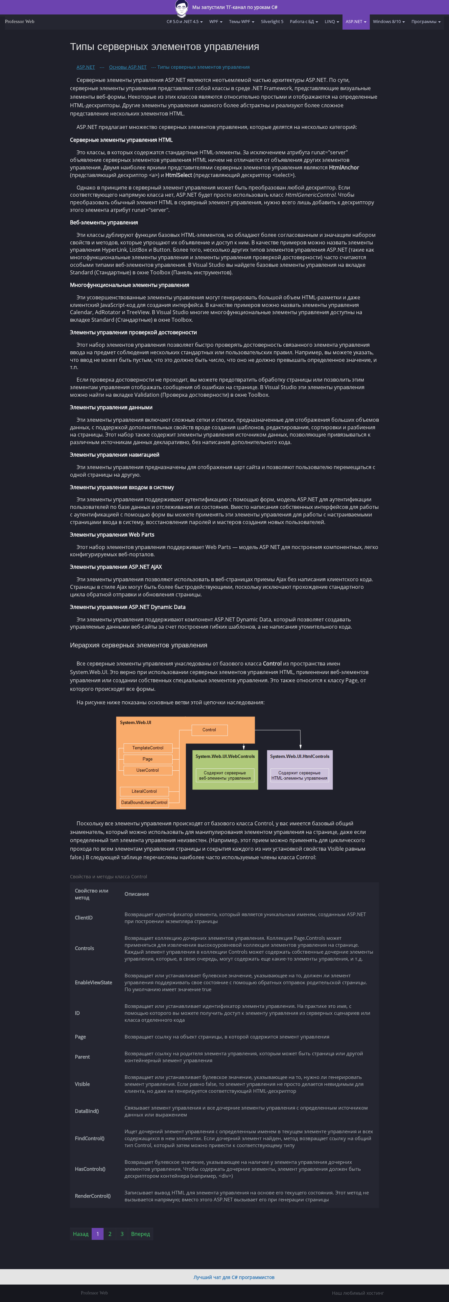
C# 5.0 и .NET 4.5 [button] (183, 21)
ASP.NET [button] (354, 21)
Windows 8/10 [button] (387, 21)
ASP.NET (86, 67)
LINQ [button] (330, 21)
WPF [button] (214, 21)
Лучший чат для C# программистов (234, 1277)
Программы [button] (424, 21)
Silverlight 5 (272, 21)
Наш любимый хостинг (358, 1293)
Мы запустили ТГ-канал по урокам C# (234, 7)
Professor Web (20, 21)
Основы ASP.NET (128, 67)
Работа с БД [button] (302, 21)
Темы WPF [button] (240, 21)
